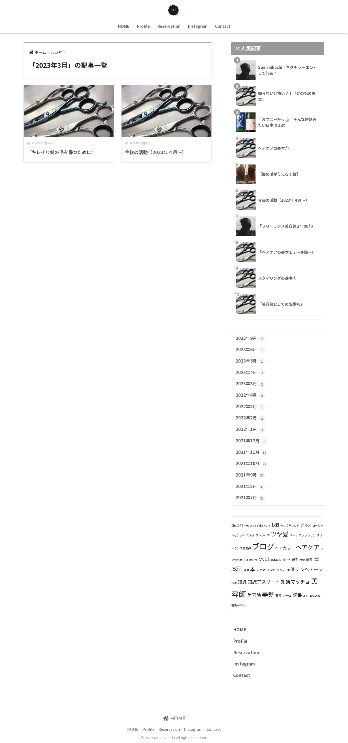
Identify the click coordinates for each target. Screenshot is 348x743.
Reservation (168, 26)
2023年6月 (249, 349)
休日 (264, 558)
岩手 (295, 559)
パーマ (293, 535)
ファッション (307, 535)
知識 (242, 582)
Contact (222, 26)
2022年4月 (249, 395)
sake (260, 525)
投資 (302, 560)
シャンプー (238, 535)
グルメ (306, 525)
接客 (309, 559)
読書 (297, 595)
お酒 (275, 525)
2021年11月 (251, 452)
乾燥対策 (252, 560)
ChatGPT (237, 525)
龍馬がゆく (238, 605)
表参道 (287, 596)
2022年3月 (249, 406)
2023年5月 (249, 361)
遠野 (306, 596)
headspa (250, 525)
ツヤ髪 (279, 534)
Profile (143, 26)
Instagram (197, 26)
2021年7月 (250, 497)
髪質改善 (315, 596)
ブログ (263, 546)
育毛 (278, 595)
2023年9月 (249, 338)
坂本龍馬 (276, 560)
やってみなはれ (290, 525)
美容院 (254, 595)
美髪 (268, 594)
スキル (250, 535)
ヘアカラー (284, 547)
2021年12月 (250, 441)
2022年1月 (249, 429)
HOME (123, 26)
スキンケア (263, 535)
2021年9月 (250, 475)
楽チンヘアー (304, 569)
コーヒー (318, 525)
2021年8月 (250, 486)
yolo (267, 525)
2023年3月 (249, 383)
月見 (246, 570)
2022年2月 (249, 418)
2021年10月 (251, 463)
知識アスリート (264, 581)
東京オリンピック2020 (273, 569)
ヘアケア (307, 546)
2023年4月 (249, 372)
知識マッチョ (295, 581)
